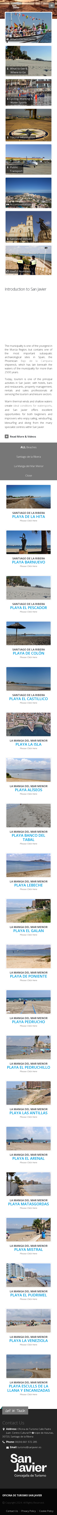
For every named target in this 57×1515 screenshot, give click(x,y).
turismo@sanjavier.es (29, 1447)
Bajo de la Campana (36, 361)
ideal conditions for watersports (32, 405)
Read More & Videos (23, 436)
